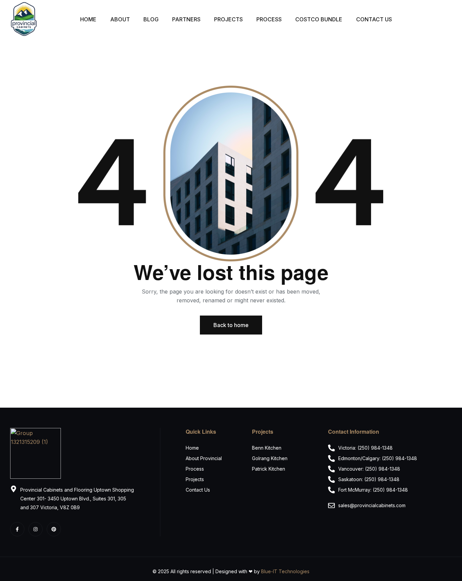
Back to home (231, 325)
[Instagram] (35, 529)
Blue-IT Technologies (285, 571)
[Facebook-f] (17, 529)
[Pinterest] (54, 529)
